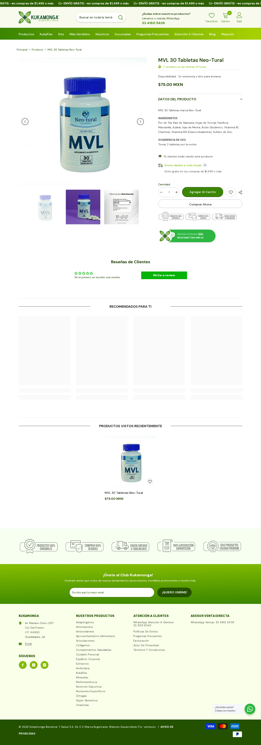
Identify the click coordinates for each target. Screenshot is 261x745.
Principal (22, 49)
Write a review (164, 275)
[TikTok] (45, 665)
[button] (25, 121)
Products (37, 49)
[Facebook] (23, 665)
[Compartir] (239, 192)
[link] (44, 390)
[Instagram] (34, 665)
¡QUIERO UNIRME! (174, 592)
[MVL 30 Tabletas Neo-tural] (130, 462)
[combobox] (96, 17)
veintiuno (150, 727)
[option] (83, 121)
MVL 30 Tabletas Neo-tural (124, 493)
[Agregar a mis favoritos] (231, 192)
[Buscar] (101, 17)
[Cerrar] (73, 723)
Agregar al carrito (202, 192)
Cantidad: (164, 184)
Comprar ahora (200, 204)
